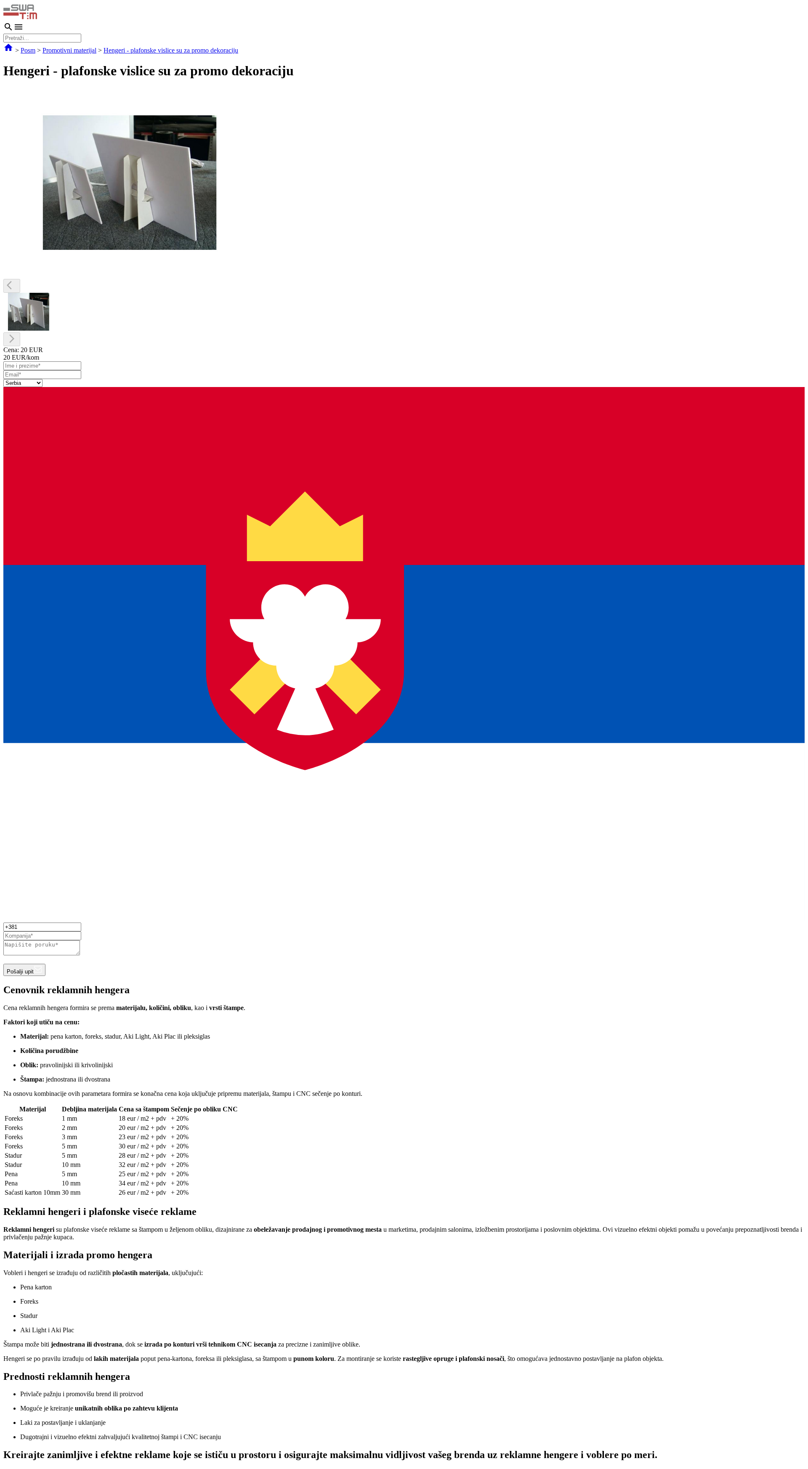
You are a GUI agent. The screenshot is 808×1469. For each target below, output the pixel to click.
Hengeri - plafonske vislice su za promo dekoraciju (171, 50)
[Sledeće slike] (11, 339)
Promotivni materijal (69, 50)
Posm (28, 50)
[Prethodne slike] (11, 286)
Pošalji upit (20, 971)
